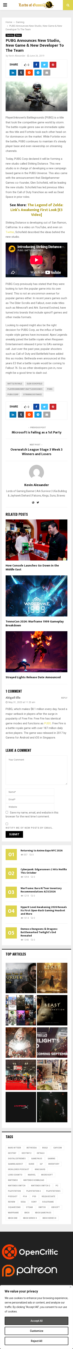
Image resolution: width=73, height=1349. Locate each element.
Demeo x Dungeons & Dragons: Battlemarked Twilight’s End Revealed (39, 932)
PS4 (25, 1196)
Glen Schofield (34, 384)
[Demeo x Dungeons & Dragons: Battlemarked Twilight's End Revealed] (52, 1043)
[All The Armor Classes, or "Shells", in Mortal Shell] (52, 1107)
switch (42, 1207)
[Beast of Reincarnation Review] (52, 978)
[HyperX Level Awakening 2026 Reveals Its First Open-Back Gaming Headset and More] (21, 1107)
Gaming (10, 35)
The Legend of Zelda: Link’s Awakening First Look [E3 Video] (36, 210)
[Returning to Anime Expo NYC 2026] (21, 1075)
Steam (29, 1207)
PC (57, 1186)
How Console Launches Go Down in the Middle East (32, 567)
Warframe (13, 1213)
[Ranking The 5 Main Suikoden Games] (52, 1075)
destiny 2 (26, 1153)
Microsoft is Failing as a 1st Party (36, 432)
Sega (23, 1202)
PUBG (49, 389)
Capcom (57, 1148)
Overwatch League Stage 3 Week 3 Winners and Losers (36, 452)
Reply (64, 698)
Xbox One (12, 1218)
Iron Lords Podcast (18, 1169)
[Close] (70, 1287)
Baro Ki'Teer (14, 1148)
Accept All (37, 1320)
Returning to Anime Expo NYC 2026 (42, 850)
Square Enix (14, 1207)
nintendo (13, 1180)
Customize (36, 1330)
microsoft (47, 1175)
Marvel (32, 1175)
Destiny (12, 1153)
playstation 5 (53, 1191)
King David (40, 1169)
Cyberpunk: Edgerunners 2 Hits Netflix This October (44, 871)
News (18, 35)
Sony (33, 1202)
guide (31, 1164)
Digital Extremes (17, 1159)
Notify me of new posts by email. (29, 828)
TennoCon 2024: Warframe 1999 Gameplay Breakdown (35, 623)
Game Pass (36, 1159)
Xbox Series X (49, 1218)
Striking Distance (32, 395)
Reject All (36, 1340)
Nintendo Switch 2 (40, 1186)
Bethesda (32, 1148)
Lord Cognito (15, 1175)
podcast (12, 1196)
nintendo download (33, 1180)
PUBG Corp (13, 395)
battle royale (14, 384)
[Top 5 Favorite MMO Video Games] (21, 1011)
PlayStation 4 (33, 1191)
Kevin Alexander (17, 55)
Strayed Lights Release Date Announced (33, 677)
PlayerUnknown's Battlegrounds (24, 389)
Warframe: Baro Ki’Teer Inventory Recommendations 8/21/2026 (41, 890)
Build (45, 1148)
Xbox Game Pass (43, 1213)
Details (41, 1153)
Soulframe (48, 1202)
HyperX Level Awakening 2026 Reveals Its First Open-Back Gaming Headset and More (44, 910)
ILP (41, 1164)
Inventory (53, 1164)
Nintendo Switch (16, 1186)
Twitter (10, 232)
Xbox (26, 1213)
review (11, 1202)
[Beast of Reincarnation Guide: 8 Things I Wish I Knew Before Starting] (52, 1011)
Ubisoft (55, 1207)
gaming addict (15, 1164)
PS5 (34, 1196)
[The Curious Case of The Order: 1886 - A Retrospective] (21, 978)
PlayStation (14, 1191)
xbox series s (30, 1218)
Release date (48, 1196)
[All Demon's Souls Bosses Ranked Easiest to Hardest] (21, 1043)
